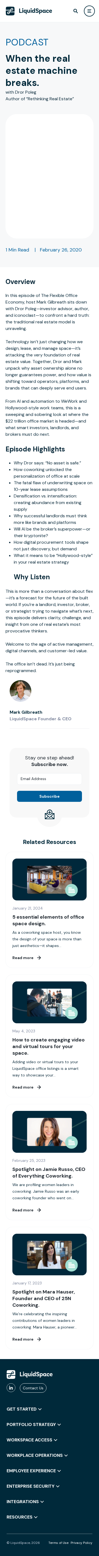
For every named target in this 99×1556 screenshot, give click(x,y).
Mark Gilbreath (26, 712)
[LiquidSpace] (30, 1374)
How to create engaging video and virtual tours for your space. (48, 1046)
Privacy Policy (81, 1543)
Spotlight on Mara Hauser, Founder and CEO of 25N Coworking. (43, 1298)
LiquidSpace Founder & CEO (41, 719)
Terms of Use (58, 1543)
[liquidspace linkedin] (11, 1388)
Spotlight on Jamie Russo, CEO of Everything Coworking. (48, 1172)
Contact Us (33, 1387)
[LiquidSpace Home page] (29, 11)
